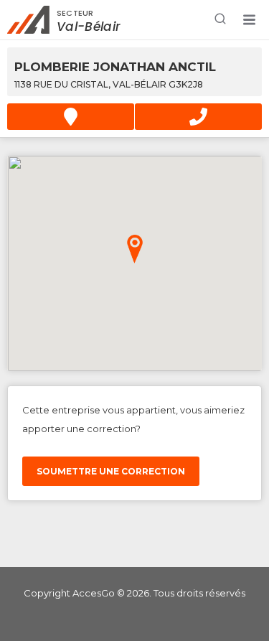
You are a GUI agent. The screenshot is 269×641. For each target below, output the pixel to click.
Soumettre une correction (111, 471)
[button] (249, 20)
